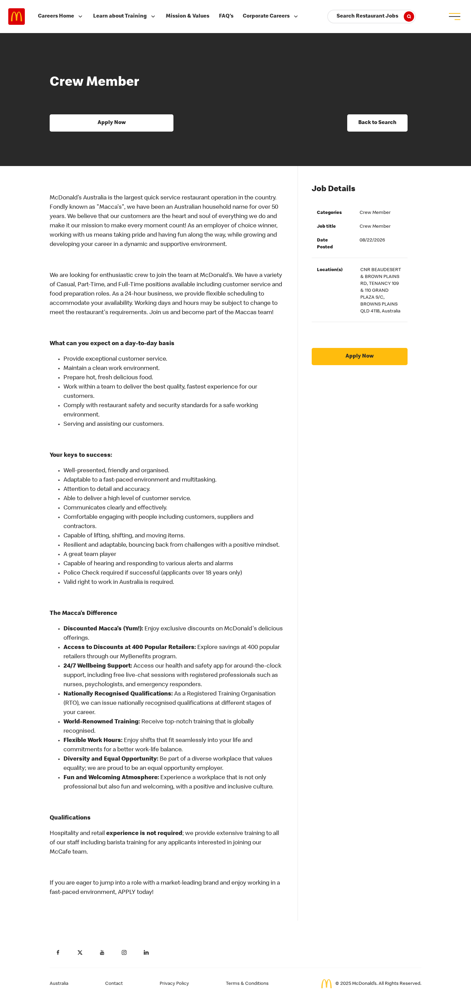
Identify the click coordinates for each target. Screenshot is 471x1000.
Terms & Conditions (247, 983)
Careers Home (56, 16)
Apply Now (112, 123)
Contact (114, 983)
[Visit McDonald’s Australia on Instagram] (124, 952)
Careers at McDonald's (16, 16)
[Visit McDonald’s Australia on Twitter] (80, 952)
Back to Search (377, 123)
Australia (59, 983)
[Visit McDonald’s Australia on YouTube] (102, 952)
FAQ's (226, 16)
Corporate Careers (266, 16)
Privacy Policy (174, 983)
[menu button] (454, 16)
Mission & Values (187, 16)
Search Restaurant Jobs (367, 16)
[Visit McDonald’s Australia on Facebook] (58, 952)
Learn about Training (120, 16)
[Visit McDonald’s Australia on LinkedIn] (146, 952)
